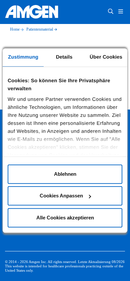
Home (15, 29)
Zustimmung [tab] (23, 57)
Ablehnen (65, 174)
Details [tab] (64, 57)
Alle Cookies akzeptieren (65, 217)
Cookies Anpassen (61, 195)
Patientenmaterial (39, 29)
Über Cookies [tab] (106, 57)
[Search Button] (110, 12)
